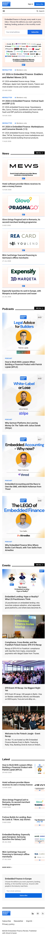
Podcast (8, 358)
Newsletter (7, 70)
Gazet (14, 933)
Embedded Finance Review (18, 931)
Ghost (8, 933)
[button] (6, 921)
